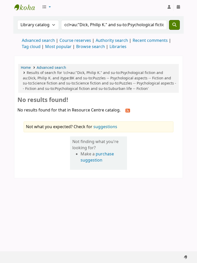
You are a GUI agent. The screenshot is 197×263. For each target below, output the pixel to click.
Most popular (58, 47)
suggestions (105, 127)
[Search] (174, 25)
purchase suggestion (97, 157)
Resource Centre (27, 7)
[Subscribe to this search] (128, 110)
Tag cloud (31, 47)
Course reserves (75, 40)
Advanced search (38, 40)
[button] (46, 7)
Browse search (90, 47)
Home (26, 67)
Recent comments (150, 40)
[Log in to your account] (169, 7)
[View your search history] (178, 7)
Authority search (112, 40)
